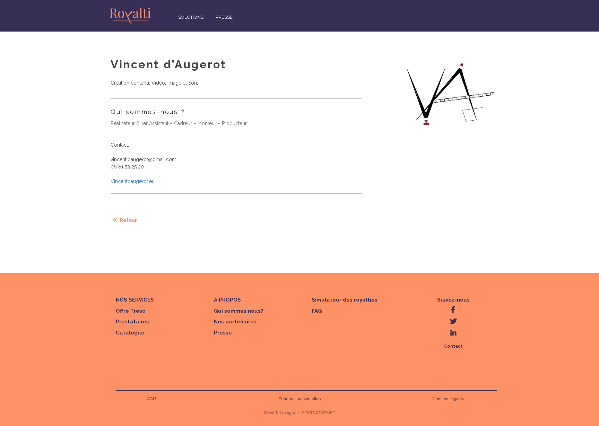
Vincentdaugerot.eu (133, 181)
